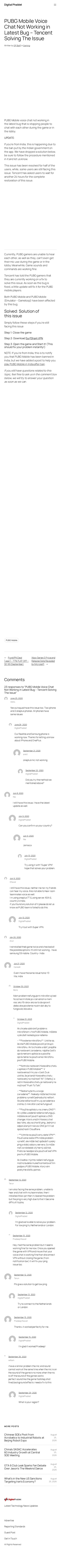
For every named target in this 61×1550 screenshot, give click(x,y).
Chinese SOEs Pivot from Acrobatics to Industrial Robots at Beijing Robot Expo (24, 1437)
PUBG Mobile (11, 640)
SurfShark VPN (34, 338)
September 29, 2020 (17, 1356)
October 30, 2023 (21, 986)
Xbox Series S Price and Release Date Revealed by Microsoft (43, 661)
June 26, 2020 (20, 724)
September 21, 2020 (31, 750)
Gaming (26, 45)
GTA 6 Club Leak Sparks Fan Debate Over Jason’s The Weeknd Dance (25, 1467)
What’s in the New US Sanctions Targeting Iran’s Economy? (23, 1480)
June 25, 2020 (16, 698)
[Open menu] (55, 4)
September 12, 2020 (17, 1179)
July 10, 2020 (29, 855)
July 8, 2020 (18, 793)
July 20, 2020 (15, 937)
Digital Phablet (13, 4)
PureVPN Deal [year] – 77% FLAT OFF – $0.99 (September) (16, 661)
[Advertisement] (30, 508)
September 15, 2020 (21, 1235)
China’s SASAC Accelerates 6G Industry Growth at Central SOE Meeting (22, 1452)
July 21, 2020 (19, 963)
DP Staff (17, 45)
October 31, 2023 (24, 1019)
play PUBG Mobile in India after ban (24, 364)
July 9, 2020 (24, 816)
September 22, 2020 (34, 770)
